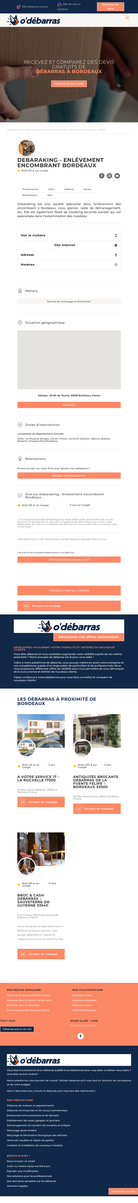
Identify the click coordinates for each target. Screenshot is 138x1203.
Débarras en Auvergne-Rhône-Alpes (29, 995)
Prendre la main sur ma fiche (69, 590)
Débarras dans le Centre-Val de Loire (29, 1000)
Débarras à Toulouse (84, 1010)
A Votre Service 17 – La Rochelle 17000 (38, 778)
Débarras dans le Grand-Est (23, 1005)
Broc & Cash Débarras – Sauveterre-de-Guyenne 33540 (34, 900)
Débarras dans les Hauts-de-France (28, 1010)
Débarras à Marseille (84, 1000)
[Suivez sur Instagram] (109, 175)
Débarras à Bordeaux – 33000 (89, 129)
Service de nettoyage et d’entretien (69, 301)
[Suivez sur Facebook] (102, 175)
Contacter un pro (123, 1191)
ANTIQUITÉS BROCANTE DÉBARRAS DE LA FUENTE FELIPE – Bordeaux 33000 (95, 782)
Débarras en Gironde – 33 (57, 129)
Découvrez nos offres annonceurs (89, 637)
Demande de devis (110, 6)
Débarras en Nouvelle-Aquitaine (24, 129)
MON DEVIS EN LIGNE (69, 83)
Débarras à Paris (82, 995)
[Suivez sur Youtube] (117, 175)
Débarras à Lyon (82, 1005)
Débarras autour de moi (17, 1029)
